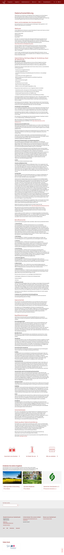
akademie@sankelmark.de (8, 523)
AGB (7, 528)
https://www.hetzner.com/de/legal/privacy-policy (24, 43)
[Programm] (13, 2)
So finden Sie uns (31, 456)
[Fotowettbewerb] (51, 2)
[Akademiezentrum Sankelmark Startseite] (4, 1)
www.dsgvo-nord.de (23, 436)
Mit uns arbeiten (51, 456)
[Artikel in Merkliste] (56, 2)
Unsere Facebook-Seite (47, 518)
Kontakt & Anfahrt (6, 525)
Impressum (18, 528)
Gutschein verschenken (11, 456)
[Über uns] (37, 2)
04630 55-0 (5, 521)
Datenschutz (12, 528)
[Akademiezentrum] (30, 2)
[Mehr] (41, 2)
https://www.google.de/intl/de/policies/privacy (40, 205)
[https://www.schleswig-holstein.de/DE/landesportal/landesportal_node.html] (32, 547)
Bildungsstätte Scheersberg (11, 486)
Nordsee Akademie (29, 486)
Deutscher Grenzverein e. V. (51, 486)
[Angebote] (20, 2)
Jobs (4, 528)
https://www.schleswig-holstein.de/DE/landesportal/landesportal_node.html (11, 547)
